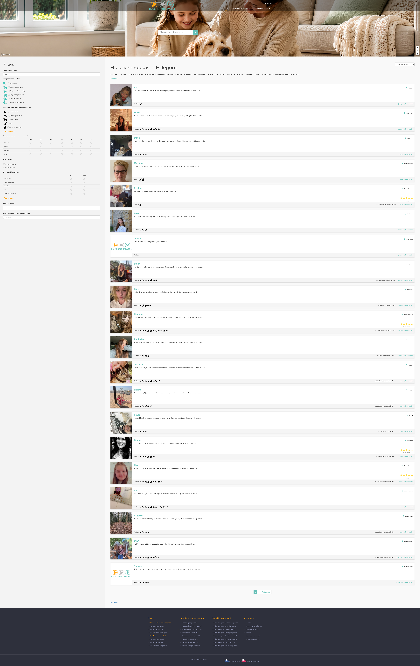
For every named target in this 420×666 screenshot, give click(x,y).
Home (226, 8)
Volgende (266, 592)
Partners (248, 632)
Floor (137, 263)
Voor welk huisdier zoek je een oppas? (17, 107)
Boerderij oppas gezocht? (190, 642)
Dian (136, 540)
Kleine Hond (13, 112)
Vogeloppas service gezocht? (191, 636)
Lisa (136, 465)
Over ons (248, 623)
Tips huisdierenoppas (156, 629)
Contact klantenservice (253, 639)
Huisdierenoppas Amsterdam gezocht (226, 623)
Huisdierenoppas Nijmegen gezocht (225, 639)
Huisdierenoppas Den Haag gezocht (225, 636)
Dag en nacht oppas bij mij (18, 91)
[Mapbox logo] (5, 54)
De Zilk (411, 415)
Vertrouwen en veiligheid (254, 626)
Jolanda (138, 364)
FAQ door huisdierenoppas (158, 632)
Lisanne (138, 314)
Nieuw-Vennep (408, 163)
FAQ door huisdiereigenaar (158, 646)
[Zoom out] (417, 50)
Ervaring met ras (9, 203)
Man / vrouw (7, 160)
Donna (137, 440)
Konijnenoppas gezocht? (189, 632)
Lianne (138, 389)
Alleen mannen (10, 167)
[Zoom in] (417, 47)
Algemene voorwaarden (253, 636)
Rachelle (139, 339)
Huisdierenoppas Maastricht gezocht (225, 646)
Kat (11, 123)
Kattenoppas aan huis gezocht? (192, 629)
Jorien (137, 238)
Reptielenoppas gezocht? (190, 639)
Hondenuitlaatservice (16, 102)
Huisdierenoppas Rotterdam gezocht (225, 626)
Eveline (138, 188)
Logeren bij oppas (15, 98)
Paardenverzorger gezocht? (191, 646)
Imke (136, 213)
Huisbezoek (13, 83)
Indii (136, 289)
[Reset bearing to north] (417, 53)
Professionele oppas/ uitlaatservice (16, 213)
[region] (210, 28)
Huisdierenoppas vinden (158, 636)
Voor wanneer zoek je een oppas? (15, 136)
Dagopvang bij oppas (17, 95)
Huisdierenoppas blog (253, 629)
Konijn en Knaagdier (15, 127)
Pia (135, 87)
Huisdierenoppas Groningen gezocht (225, 632)
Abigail (138, 566)
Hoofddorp (410, 138)
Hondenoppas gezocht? (189, 623)
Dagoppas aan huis (16, 87)
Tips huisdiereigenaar (156, 642)
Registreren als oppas (157, 626)
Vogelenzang (409, 516)
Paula (137, 414)
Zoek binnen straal (10, 70)
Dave (137, 137)
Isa (135, 490)
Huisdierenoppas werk (264, 8)
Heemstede (409, 113)
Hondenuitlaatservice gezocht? (192, 626)
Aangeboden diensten (11, 79)
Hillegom (410, 88)
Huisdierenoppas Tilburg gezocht (224, 642)
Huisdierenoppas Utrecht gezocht (224, 629)
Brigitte (138, 515)
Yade (137, 112)
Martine (138, 163)
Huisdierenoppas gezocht (242, 8)
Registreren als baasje (157, 639)
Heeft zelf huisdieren (11, 172)
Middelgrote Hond (16, 116)
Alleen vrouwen (10, 164)
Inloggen (269, 3)
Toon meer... (10, 131)
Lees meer (114, 79)
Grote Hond (14, 119)
